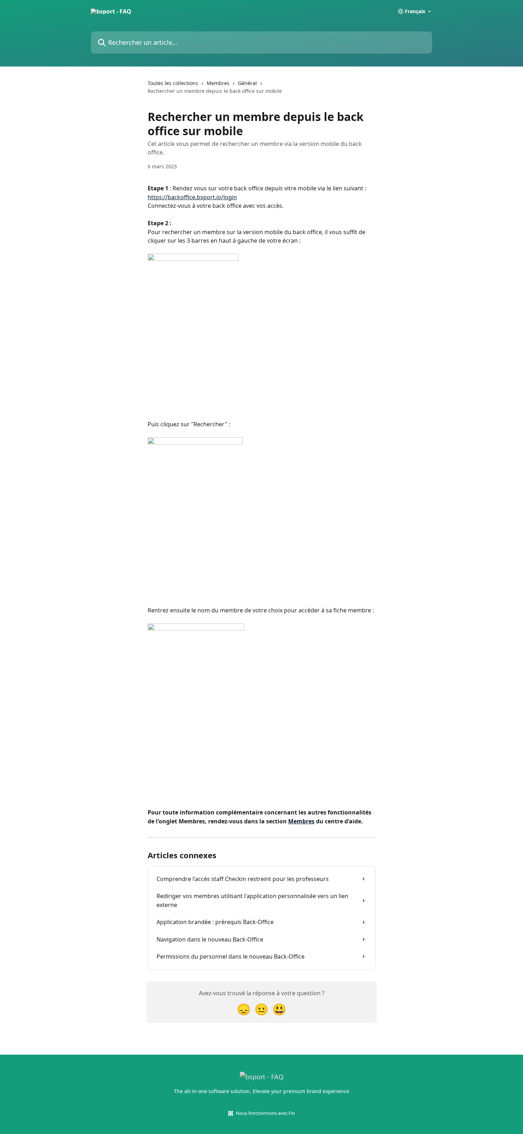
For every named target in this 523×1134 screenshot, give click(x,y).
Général (247, 83)
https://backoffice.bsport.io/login (192, 197)
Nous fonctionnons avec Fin (265, 1113)
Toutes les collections (173, 83)
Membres (218, 83)
